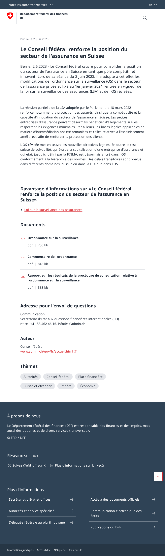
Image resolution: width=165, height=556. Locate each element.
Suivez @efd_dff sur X (28, 465)
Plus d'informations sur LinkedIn (80, 465)
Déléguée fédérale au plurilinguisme (37, 522)
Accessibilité (44, 550)
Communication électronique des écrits (116, 513)
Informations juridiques (20, 550)
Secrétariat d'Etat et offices (30, 499)
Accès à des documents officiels (115, 499)
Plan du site (75, 550)
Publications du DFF (106, 527)
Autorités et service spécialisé (31, 511)
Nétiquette (60, 550)
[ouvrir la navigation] (155, 18)
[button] (158, 476)
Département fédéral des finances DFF (44, 16)
